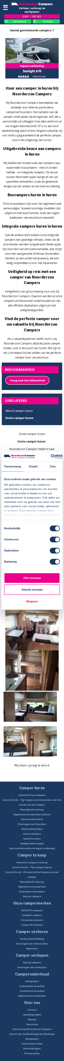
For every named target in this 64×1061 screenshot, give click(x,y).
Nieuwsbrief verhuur (32, 809)
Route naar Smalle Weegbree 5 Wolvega (32, 1034)
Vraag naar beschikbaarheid (27, 380)
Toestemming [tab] (12, 466)
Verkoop (48, 21)
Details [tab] (33, 466)
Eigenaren (32, 948)
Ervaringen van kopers (32, 891)
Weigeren (32, 601)
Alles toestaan (32, 577)
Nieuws (32, 1019)
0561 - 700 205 (32, 16)
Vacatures (32, 1024)
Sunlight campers (32, 915)
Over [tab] (53, 466)
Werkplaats (19, 21)
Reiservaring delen (32, 829)
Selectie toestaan (32, 589)
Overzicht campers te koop (32, 862)
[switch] (55, 539)
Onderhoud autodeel (32, 991)
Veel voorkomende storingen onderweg (32, 848)
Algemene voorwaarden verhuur (32, 814)
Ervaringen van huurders (32, 824)
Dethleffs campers (32, 910)
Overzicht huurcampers (32, 795)
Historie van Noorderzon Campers (32, 1029)
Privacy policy (32, 1053)
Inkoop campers (32, 896)
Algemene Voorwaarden (32, 995)
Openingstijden (32, 1014)
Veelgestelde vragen (32, 843)
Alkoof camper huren (19, 411)
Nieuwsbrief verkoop (32, 881)
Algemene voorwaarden (32, 886)
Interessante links (32, 1043)
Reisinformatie (32, 838)
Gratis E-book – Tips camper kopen (32, 867)
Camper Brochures (31, 924)
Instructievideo (32, 833)
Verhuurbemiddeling (32, 938)
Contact (32, 1009)
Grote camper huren (19, 418)
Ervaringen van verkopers (32, 967)
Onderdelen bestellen (32, 986)
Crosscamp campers (32, 920)
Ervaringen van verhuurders (32, 943)
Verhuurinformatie (32, 819)
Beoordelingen (32, 1048)
